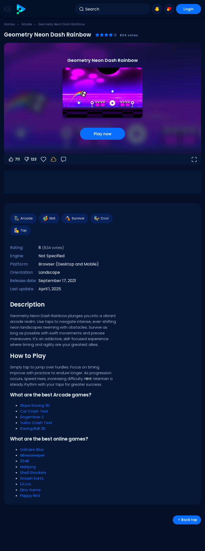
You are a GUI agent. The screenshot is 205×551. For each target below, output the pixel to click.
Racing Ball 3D (33, 428)
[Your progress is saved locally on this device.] (53, 159)
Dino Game (30, 489)
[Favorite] (169, 9)
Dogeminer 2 (32, 417)
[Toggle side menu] (6, 9)
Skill (52, 218)
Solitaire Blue (32, 449)
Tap (23, 230)
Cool (104, 218)
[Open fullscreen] (194, 159)
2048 (24, 461)
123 (33, 159)
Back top (189, 519)
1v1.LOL (25, 484)
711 (17, 159)
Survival (78, 218)
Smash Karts (32, 478)
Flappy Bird (30, 495)
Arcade (27, 24)
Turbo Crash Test (36, 422)
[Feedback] (63, 159)
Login (189, 9)
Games (9, 24)
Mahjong (28, 466)
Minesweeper (32, 455)
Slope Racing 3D (35, 405)
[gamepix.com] (21, 9)
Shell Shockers (33, 472)
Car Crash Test (34, 411)
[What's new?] (157, 9)
